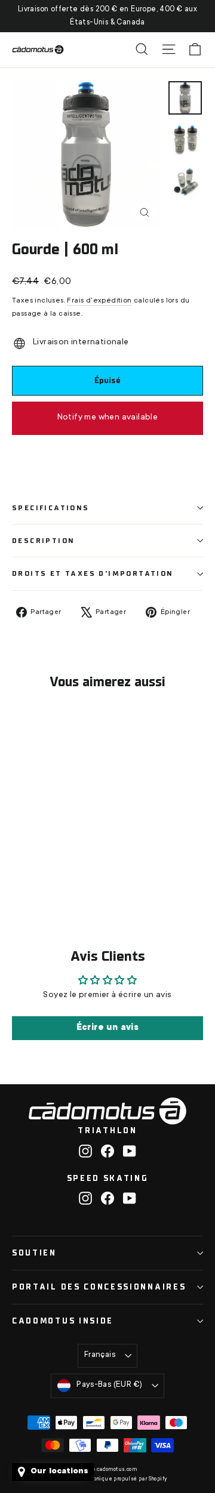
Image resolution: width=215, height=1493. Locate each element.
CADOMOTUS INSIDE (62, 1320)
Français (99, 1355)
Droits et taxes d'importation (93, 573)
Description (43, 540)
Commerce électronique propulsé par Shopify (108, 1479)
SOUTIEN (34, 1252)
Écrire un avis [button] (107, 1028)
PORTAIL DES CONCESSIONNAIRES (99, 1286)
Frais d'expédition (99, 301)
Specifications (51, 508)
